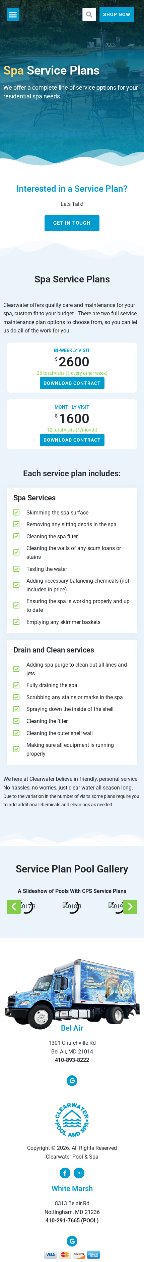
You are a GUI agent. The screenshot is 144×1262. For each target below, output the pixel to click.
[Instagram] (79, 1173)
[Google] (72, 1080)
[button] (13, 14)
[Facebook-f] (65, 1173)
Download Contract (72, 383)
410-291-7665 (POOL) (72, 1220)
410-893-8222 (72, 1060)
